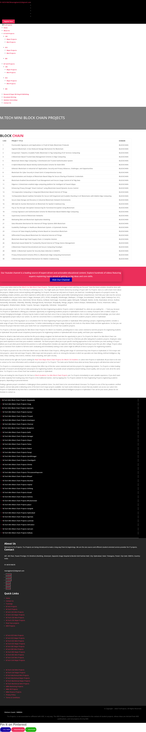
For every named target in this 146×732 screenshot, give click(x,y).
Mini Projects (11, 42)
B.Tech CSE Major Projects (15, 615)
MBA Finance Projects (13, 692)
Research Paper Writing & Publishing (16, 94)
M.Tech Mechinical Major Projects (18, 681)
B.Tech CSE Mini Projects (15, 612)
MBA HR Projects (12, 689)
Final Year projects (12, 623)
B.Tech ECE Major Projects (15, 638)
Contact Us (7, 103)
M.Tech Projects (9, 64)
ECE (6, 47)
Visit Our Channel (61, 279)
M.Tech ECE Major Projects (15, 644)
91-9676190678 (9, 565)
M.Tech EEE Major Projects (15, 652)
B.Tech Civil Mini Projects (15, 658)
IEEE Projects (10, 626)
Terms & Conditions (13, 698)
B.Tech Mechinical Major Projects (18, 678)
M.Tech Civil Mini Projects (15, 670)
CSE (6, 36)
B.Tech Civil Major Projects (15, 660)
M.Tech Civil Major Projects (15, 673)
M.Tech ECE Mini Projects (15, 641)
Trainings (9, 604)
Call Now (6, 730)
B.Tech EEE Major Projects (15, 646)
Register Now (19, 730)
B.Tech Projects (9, 33)
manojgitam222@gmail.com (14, 571)
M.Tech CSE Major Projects (15, 620)
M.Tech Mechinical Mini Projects (17, 684)
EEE (6, 58)
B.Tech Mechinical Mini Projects (17, 675)
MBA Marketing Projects (14, 686)
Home (8, 598)
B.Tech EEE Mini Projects (15, 649)
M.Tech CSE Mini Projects (15, 618)
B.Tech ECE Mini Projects (15, 635)
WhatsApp (31, 730)
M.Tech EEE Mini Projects (15, 655)
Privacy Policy (11, 695)
